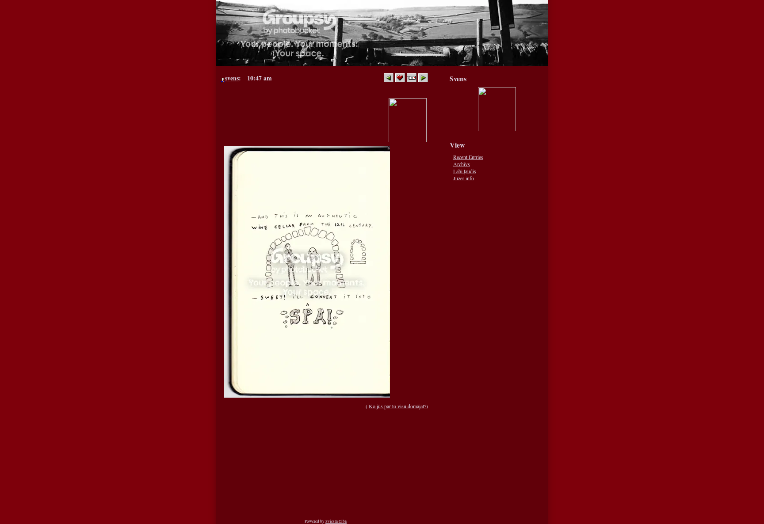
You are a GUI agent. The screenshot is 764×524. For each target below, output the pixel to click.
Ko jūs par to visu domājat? (397, 406)
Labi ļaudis (464, 171)
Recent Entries (468, 156)
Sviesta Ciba (336, 521)
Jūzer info (463, 178)
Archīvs (461, 163)
